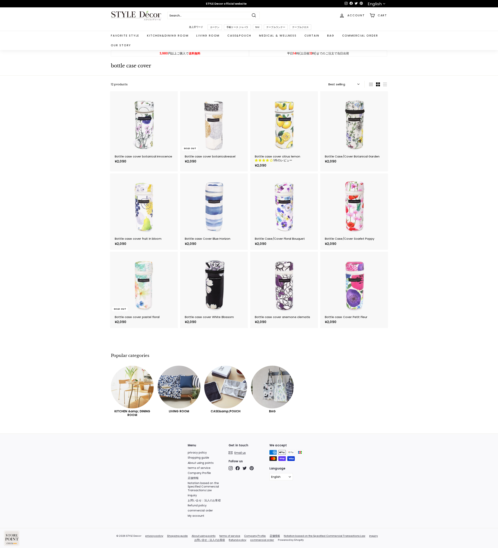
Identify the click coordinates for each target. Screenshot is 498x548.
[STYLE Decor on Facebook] (238, 468)
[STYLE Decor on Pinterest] (252, 468)
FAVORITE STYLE (125, 36)
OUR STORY (121, 45)
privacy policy (197, 452)
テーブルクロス (300, 27)
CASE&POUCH (239, 36)
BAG (330, 36)
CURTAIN (312, 36)
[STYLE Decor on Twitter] (245, 468)
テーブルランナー (275, 27)
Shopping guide (198, 458)
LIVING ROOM (208, 36)
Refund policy (197, 505)
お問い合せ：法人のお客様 (204, 500)
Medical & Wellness (277, 36)
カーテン (215, 27)
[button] (264, 160)
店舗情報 (193, 478)
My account (196, 516)
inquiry (192, 495)
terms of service (199, 468)
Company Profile (199, 473)
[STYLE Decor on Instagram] (231, 468)
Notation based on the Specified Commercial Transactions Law (203, 486)
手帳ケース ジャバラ (237, 27)
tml (257, 27)
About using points (201, 463)
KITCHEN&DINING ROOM (168, 36)
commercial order (360, 36)
